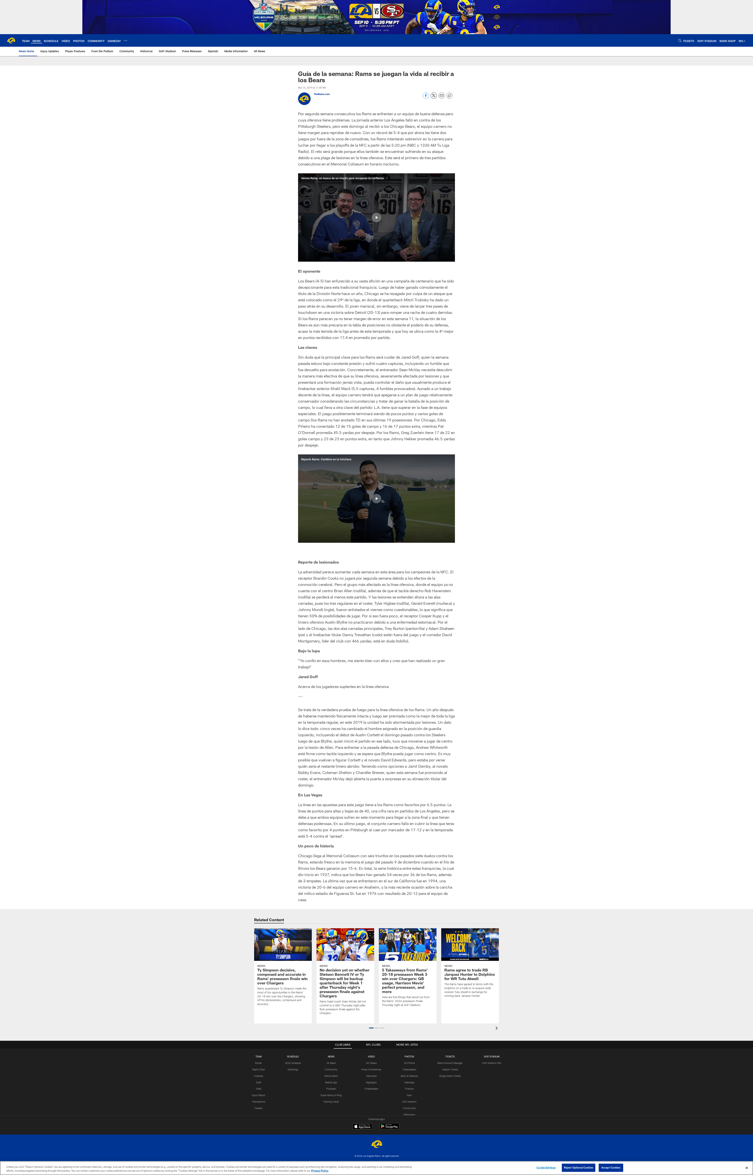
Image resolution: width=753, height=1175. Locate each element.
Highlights (371, 1082)
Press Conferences (371, 1069)
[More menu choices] (125, 40)
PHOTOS (409, 1056)
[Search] (679, 40)
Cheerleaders (371, 1088)
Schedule (293, 1056)
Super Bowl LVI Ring (331, 1095)
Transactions (258, 1101)
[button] (376, 217)
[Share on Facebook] (426, 97)
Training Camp (331, 1101)
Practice (409, 1088)
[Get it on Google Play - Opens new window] (389, 1128)
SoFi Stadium (409, 1101)
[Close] (746, 1167)
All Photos (409, 1063)
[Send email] (441, 97)
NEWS (331, 1056)
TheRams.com (322, 94)
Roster (258, 1063)
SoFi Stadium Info (491, 1063)
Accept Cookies (610, 1167)
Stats (258, 1088)
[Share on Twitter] (434, 97)
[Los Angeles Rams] (376, 1144)
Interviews (371, 1075)
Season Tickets (450, 1069)
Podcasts (331, 1088)
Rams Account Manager (450, 1063)
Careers (259, 1108)
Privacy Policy (319, 1170)
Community (331, 1069)
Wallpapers (409, 1114)
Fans (409, 1095)
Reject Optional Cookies (578, 1167)
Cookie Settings (546, 1167)
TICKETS (450, 1056)
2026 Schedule (293, 1063)
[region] (376, 1168)
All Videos (371, 1063)
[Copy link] (449, 95)
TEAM (259, 1056)
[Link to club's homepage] (11, 40)
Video (371, 1056)
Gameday (409, 1082)
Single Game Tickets (450, 1075)
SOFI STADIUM (491, 1056)
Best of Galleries (409, 1075)
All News (331, 1063)
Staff (258, 1082)
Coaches (258, 1075)
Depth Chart (258, 1069)
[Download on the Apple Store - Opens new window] (362, 1126)
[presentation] (497, 1029)
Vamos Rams (331, 1075)
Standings (292, 1069)
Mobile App (331, 1082)
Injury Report (258, 1095)
